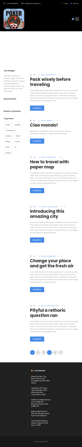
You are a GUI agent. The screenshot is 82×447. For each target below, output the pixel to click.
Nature (17, 141)
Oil (15, 147)
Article (8, 125)
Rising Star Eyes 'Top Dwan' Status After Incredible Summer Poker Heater (40, 379)
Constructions (10, 130)
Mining (8, 141)
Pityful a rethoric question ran (48, 312)
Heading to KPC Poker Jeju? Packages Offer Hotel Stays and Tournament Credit (39, 391)
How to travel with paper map (49, 164)
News (7, 147)
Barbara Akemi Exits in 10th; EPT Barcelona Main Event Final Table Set (40, 413)
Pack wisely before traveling (50, 81)
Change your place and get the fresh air (52, 263)
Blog (42, 75)
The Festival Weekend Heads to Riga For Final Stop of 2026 (39, 423)
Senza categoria (47, 120)
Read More (37, 108)
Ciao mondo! (44, 125)
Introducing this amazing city (47, 213)
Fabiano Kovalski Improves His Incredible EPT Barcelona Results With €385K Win (41, 403)
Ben (34, 75)
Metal (18, 136)
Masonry (44, 207)
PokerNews (39, 371)
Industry (8, 136)
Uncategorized (50, 75)
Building (17, 125)
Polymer (8, 153)
